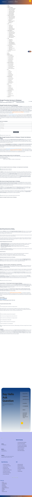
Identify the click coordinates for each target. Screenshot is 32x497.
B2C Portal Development (12, 17)
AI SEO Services (10, 45)
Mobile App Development (12, 36)
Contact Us (8, 96)
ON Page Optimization (11, 29)
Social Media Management (12, 44)
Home (8, 5)
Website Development (11, 15)
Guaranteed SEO (10, 71)
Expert (15, 102)
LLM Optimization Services (11, 95)
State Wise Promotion (11, 33)
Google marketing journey (12, 114)
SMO (8, 38)
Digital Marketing (10, 30)
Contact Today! (26, 101)
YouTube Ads (10, 41)
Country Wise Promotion (12, 32)
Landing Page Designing (12, 11)
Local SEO (9, 70)
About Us (9, 6)
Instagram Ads (11, 40)
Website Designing (10, 7)
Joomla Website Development (10, 19)
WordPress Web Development (10, 22)
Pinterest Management (12, 43)
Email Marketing (11, 34)
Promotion (8, 144)
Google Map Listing (11, 35)
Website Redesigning (11, 14)
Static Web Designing (11, 12)
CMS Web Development (10, 65)
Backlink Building (11, 27)
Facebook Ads (10, 39)
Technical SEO (10, 26)
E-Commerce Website (11, 10)
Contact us (1, 159)
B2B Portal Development (12, 16)
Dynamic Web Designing (12, 9)
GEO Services (10, 47)
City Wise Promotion (11, 31)
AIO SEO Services (11, 46)
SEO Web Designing (11, 13)
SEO (7, 69)
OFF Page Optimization (12, 28)
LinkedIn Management (11, 42)
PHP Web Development (10, 67)
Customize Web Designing (12, 8)
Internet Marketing (11, 37)
